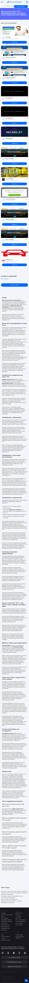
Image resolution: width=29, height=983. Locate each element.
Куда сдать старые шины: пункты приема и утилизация (14, 891)
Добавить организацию (14, 966)
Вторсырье (3, 929)
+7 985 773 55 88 (15, 957)
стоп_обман (18, 916)
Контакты (3, 938)
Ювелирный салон (5, 928)
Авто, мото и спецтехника (8, 23)
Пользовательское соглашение (7, 976)
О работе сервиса (5, 936)
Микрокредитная (5, 926)
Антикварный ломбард (6, 921)
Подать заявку (21, 6)
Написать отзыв (14, 285)
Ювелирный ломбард (6, 919)
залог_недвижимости (21, 921)
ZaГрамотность (19, 913)
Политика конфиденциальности (7, 978)
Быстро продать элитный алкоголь (9, 899)
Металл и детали (5, 924)
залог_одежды (19, 923)
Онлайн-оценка (19, 934)
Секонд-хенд (4, 923)
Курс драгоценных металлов (20, 937)
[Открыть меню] (2, 2)
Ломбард (3, 913)
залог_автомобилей (20, 919)
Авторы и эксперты (5, 940)
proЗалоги (18, 914)
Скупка (2, 916)
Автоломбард (4, 918)
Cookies (2, 974)
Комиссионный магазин (6, 914)
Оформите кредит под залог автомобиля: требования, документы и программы (14, 893)
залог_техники (19, 924)
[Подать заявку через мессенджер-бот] (26, 980)
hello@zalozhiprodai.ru (15, 962)
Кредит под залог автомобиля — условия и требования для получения (11, 901)
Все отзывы (4, 278)
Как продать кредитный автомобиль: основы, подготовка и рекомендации (12, 897)
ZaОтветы (18, 918)
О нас (2, 934)
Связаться (14, 42)
